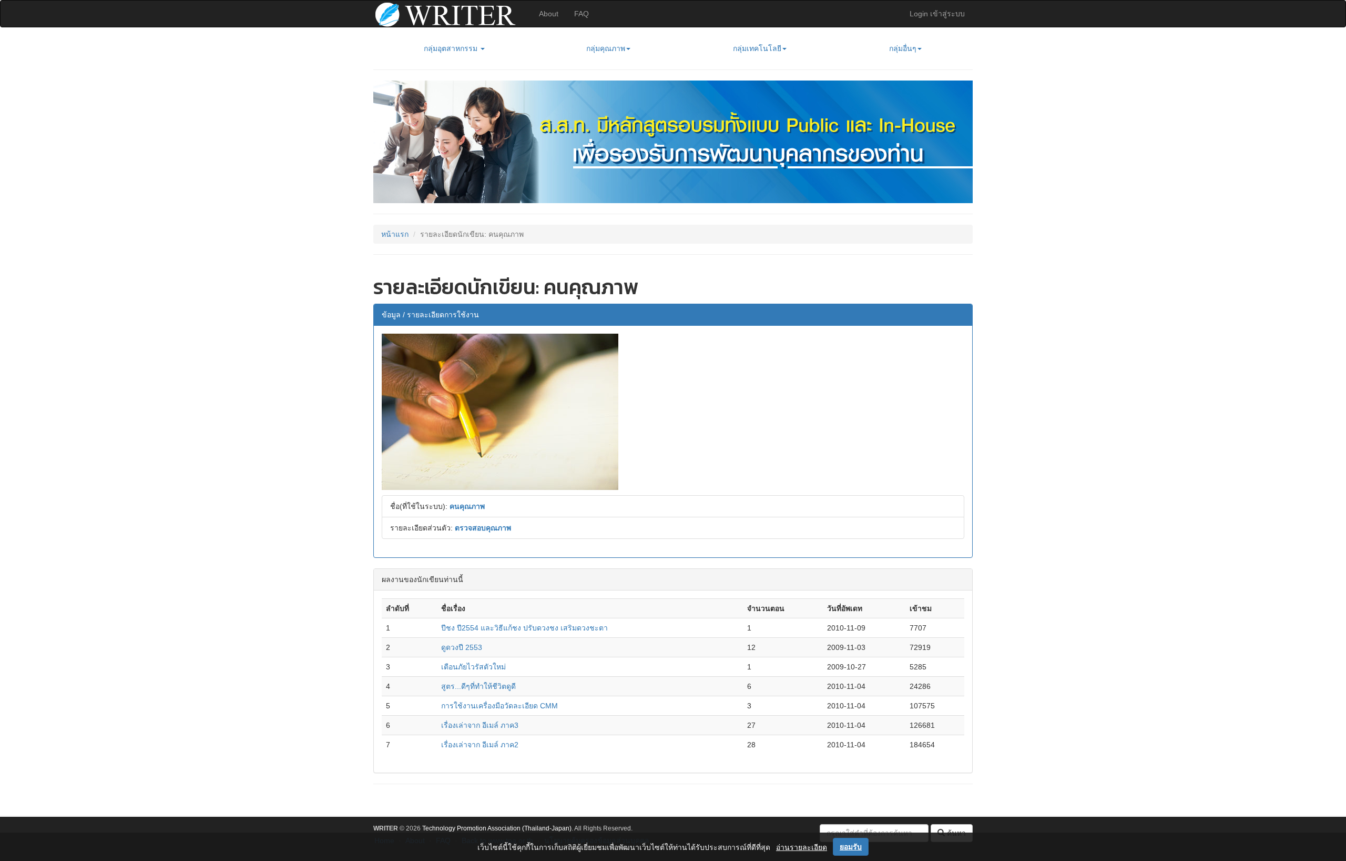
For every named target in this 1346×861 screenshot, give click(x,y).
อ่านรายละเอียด (801, 847)
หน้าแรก (395, 234)
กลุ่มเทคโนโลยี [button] (757, 48)
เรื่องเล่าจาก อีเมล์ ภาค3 (479, 725)
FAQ (581, 13)
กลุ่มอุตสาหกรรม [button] (452, 48)
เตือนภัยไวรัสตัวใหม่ (473, 667)
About (548, 13)
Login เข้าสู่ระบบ (937, 13)
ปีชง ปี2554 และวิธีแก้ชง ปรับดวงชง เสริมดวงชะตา (524, 628)
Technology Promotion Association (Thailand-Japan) (497, 828)
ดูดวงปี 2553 (461, 647)
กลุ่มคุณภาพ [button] (605, 48)
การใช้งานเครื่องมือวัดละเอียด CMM (499, 706)
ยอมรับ (851, 847)
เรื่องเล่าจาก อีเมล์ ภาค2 (479, 744)
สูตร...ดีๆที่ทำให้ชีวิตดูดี (478, 686)
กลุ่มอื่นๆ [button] (902, 48)
